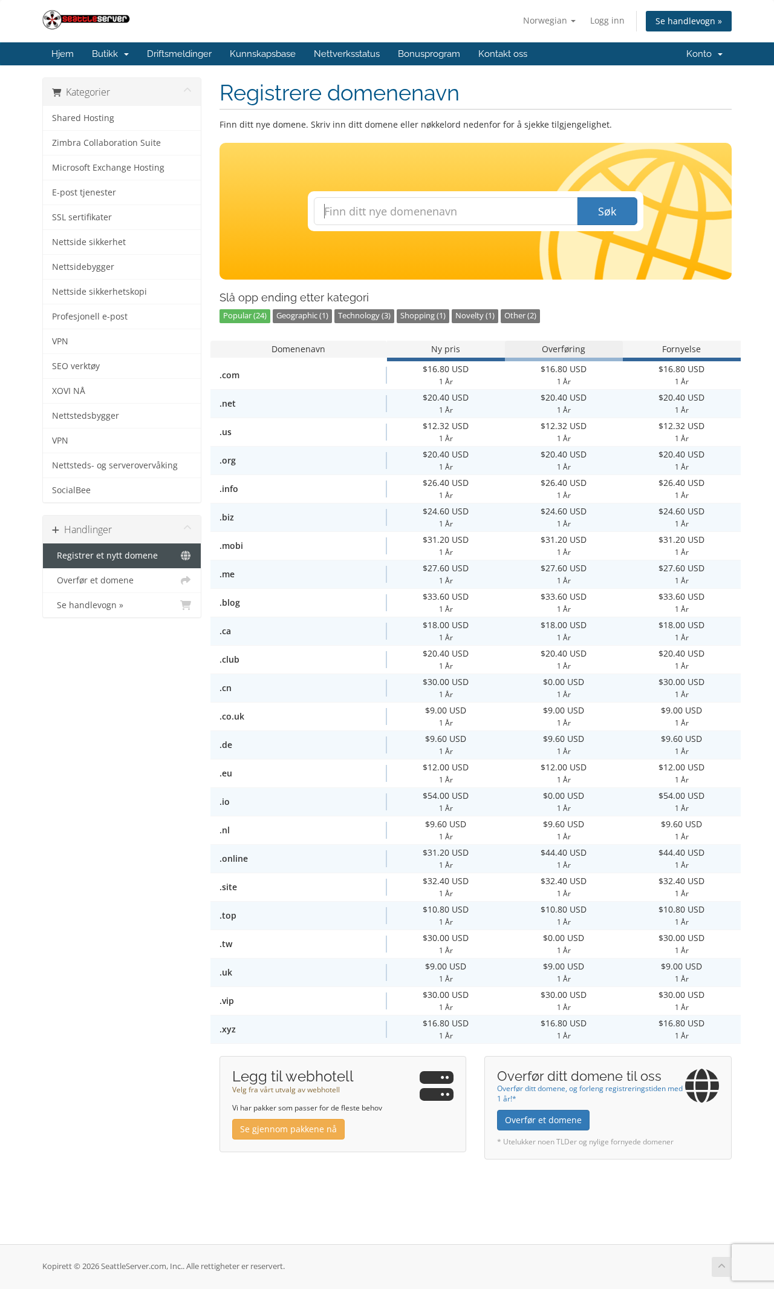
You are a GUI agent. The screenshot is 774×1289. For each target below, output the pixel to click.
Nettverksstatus (347, 53)
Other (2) (520, 315)
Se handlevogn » (688, 21)
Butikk (107, 53)
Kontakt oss (502, 53)
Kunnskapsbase (263, 53)
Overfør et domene (93, 580)
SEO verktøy (76, 366)
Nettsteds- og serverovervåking (115, 465)
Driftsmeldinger (179, 53)
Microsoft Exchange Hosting (108, 167)
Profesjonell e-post (90, 316)
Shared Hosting (83, 118)
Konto (701, 53)
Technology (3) (364, 315)
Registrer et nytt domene (105, 555)
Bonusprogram (429, 53)
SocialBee (71, 490)
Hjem (62, 53)
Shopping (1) (423, 315)
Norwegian (546, 20)
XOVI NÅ (68, 390)
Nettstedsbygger (85, 415)
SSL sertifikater (82, 217)
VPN (60, 341)
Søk (607, 211)
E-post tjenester (84, 192)
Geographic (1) (302, 315)
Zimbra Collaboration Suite (106, 142)
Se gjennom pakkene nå (288, 1129)
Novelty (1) (475, 315)
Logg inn (607, 20)
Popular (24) (245, 315)
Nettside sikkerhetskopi (99, 291)
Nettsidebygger (83, 266)
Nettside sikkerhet (89, 242)
